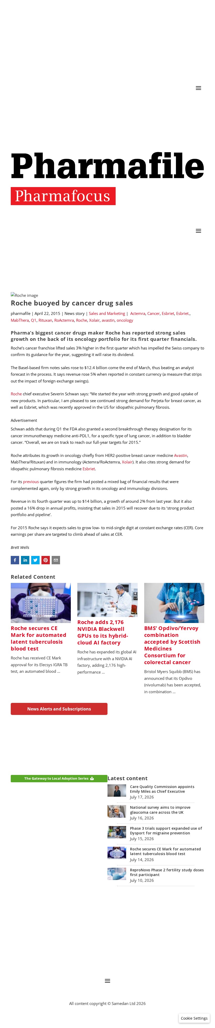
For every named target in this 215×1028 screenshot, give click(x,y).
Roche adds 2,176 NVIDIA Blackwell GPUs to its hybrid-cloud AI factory (102, 632)
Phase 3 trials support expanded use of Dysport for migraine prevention (166, 830)
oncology (125, 320)
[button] (15, 560)
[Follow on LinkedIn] (189, 104)
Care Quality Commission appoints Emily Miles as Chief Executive (162, 789)
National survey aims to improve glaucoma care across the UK (160, 809)
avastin (108, 320)
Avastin (180, 455)
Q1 (33, 320)
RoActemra (64, 320)
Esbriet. (183, 313)
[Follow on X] (179, 104)
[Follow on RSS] (200, 104)
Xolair (94, 320)
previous (31, 481)
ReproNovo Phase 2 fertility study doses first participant (167, 872)
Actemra (137, 313)
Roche (81, 320)
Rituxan (45, 320)
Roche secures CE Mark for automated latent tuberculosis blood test (38, 638)
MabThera (20, 320)
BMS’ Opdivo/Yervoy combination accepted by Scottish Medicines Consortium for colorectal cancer (172, 645)
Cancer (153, 313)
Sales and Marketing (107, 313)
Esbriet (168, 313)
